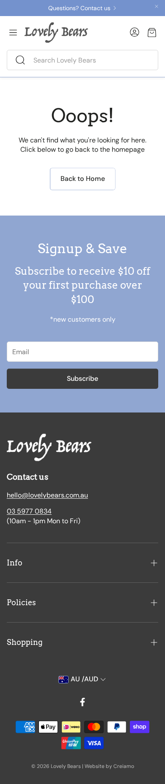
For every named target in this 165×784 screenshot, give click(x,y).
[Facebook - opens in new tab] (82, 702)
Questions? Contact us (79, 8)
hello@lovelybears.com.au (47, 495)
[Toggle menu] (13, 32)
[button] (82, 60)
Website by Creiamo (109, 766)
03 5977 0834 (29, 511)
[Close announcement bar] (156, 6)
